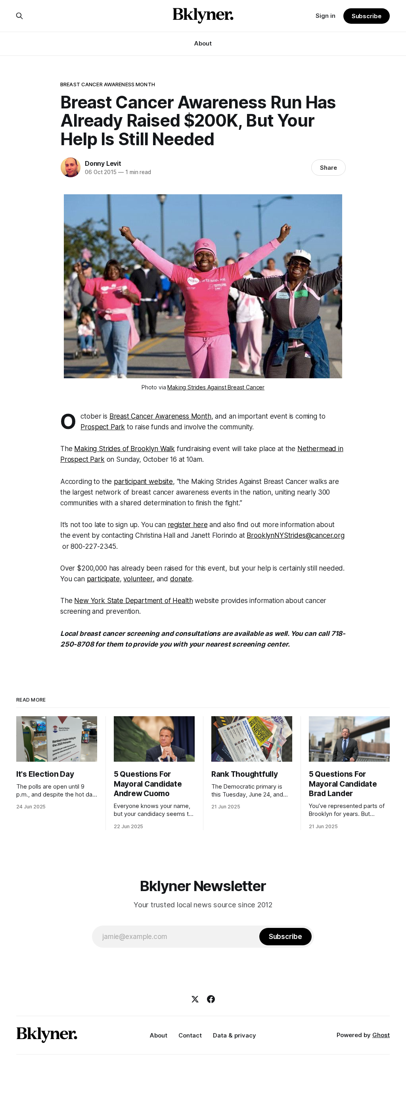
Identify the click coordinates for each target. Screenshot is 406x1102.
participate (103, 579)
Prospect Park (102, 427)
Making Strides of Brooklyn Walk (124, 449)
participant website (143, 482)
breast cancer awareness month (107, 84)
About (203, 43)
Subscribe (366, 16)
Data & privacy (234, 1035)
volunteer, (138, 579)
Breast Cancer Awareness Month (160, 416)
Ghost (381, 1035)
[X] (195, 999)
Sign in (325, 15)
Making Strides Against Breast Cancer (215, 387)
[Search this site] (19, 15)
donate (181, 579)
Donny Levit (103, 163)
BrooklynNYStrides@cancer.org (295, 535)
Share (328, 167)
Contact (190, 1035)
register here (188, 525)
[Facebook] (211, 999)
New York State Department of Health (133, 601)
